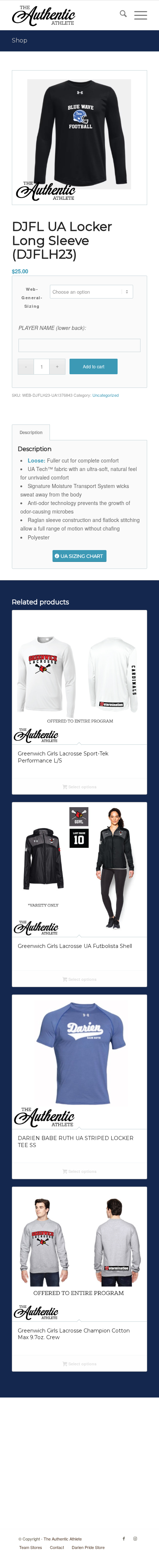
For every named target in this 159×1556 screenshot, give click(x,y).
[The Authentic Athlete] (66, 15)
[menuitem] (119, 15)
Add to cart (93, 366)
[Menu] (137, 15)
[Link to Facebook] (123, 1538)
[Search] (119, 15)
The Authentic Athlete (63, 1539)
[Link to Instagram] (135, 1538)
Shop (19, 40)
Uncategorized (105, 395)
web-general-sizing (32, 297)
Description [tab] (31, 432)
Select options (82, 786)
